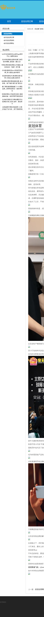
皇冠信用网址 (9, 43)
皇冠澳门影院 (39, 29)
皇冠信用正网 (27, 21)
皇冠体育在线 (33, 164)
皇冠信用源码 (9, 40)
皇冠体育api (32, 550)
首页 (9, 21)
